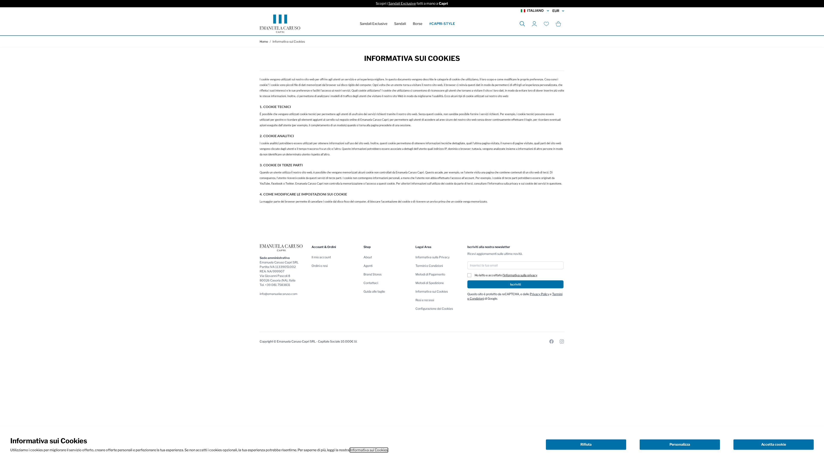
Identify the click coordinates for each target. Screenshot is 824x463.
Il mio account (321, 257)
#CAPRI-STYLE (442, 24)
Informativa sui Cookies (369, 450)
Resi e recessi (424, 300)
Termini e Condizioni (429, 266)
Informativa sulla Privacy (432, 257)
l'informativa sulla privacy (520, 275)
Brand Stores (373, 274)
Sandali (400, 24)
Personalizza (680, 444)
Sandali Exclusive (402, 4)
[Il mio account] (534, 23)
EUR (555, 11)
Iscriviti (515, 284)
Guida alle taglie (374, 291)
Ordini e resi (320, 266)
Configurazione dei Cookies (434, 308)
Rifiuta (586, 444)
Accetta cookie (773, 444)
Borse (417, 24)
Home (264, 41)
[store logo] (280, 24)
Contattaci (371, 283)
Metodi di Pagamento (430, 274)
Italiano (535, 11)
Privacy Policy (539, 294)
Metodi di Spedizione (429, 283)
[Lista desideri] (546, 23)
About (368, 257)
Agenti (368, 266)
